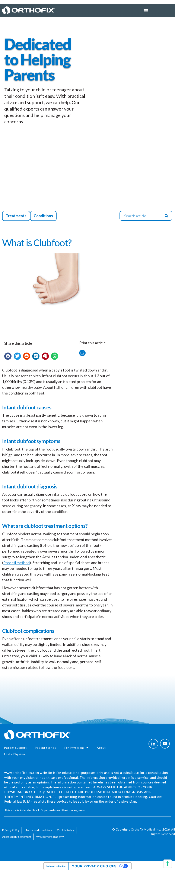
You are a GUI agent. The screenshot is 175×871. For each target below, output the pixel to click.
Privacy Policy (10, 830)
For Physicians (74, 747)
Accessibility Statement (16, 836)
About (101, 747)
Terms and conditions (39, 830)
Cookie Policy (65, 830)
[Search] (166, 215)
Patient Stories (45, 747)
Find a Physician (15, 754)
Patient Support (15, 747)
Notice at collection (56, 866)
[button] (8, 356)
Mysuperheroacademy (50, 836)
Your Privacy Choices (94, 866)
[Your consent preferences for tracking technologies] (167, 863)
